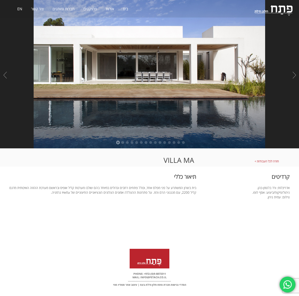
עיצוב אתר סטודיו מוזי (125, 284)
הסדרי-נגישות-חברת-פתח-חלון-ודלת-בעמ (163, 284)
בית (125, 8)
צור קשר (37, 8)
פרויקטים (90, 8)
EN (19, 8)
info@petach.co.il (153, 277)
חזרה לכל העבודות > (267, 161)
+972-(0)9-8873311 (154, 273)
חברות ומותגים (64, 8)
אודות (110, 8)
